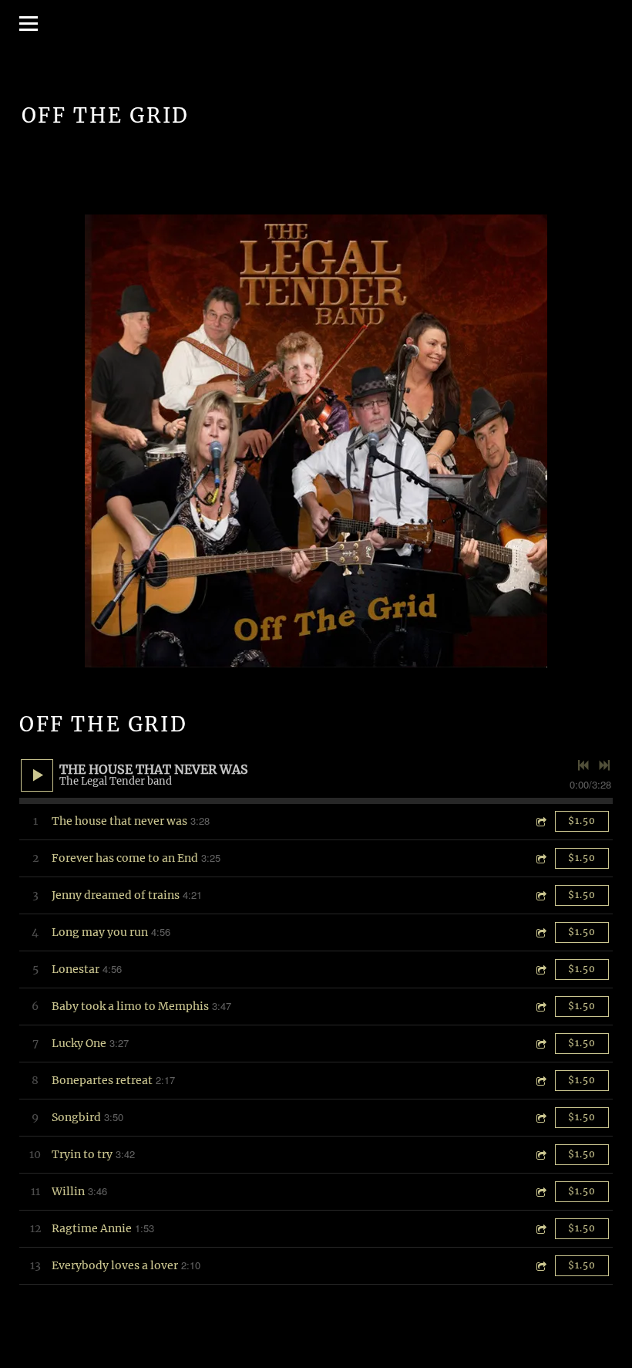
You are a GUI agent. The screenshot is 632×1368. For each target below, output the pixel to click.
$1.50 (582, 820)
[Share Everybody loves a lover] (540, 1265)
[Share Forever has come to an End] (540, 858)
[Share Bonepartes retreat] (540, 1080)
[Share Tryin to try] (540, 1154)
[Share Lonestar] (540, 969)
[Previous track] (583, 765)
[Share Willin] (540, 1191)
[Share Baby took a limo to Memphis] (540, 1006)
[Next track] (604, 765)
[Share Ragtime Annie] (540, 1228)
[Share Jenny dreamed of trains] (540, 895)
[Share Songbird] (540, 1117)
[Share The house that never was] (540, 821)
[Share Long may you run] (540, 932)
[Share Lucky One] (540, 1043)
